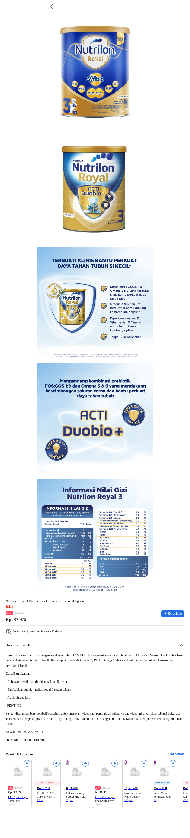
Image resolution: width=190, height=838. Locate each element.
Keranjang (175, 613)
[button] (95, 645)
